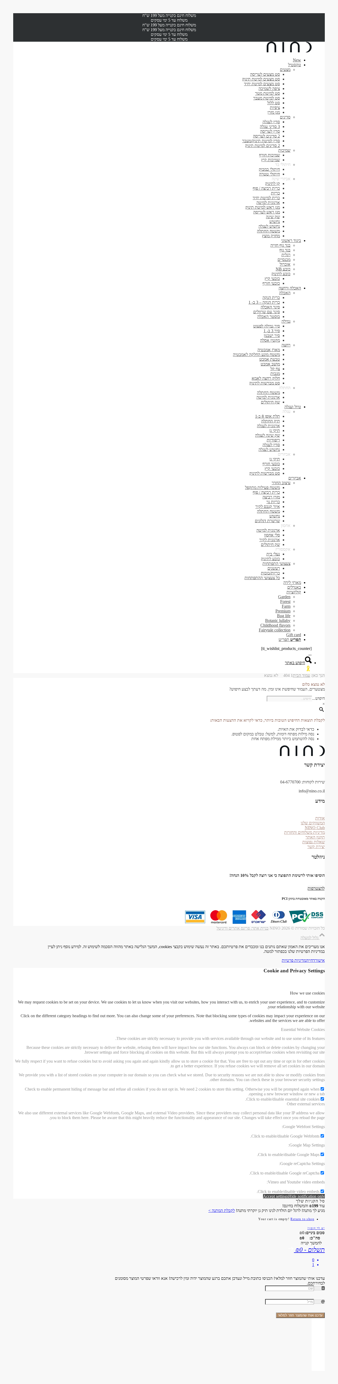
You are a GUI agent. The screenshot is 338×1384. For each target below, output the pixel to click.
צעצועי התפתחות (276, 563)
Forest (285, 601)
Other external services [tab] (306, 1104)
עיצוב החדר (281, 483)
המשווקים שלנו (313, 823)
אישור (320, 960)
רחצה (285, 345)
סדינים (285, 117)
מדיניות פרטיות (294, 960)
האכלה (284, 293)
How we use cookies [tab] (307, 993)
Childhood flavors (275, 625)
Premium (282, 611)
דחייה (310, 960)
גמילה (285, 321)
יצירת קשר (316, 846)
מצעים (285, 69)
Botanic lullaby (277, 620)
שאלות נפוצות (313, 842)
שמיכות (284, 150)
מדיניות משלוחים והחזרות (304, 832)
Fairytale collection (274, 630)
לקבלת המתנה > (221, 1210)
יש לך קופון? (316, 1228)
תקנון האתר (315, 837)
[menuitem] (163, 60)
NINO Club (315, 827)
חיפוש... (318, 698)
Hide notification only (306, 1196)
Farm (286, 606)
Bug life (283, 615)
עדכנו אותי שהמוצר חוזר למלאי (300, 1315)
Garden (284, 596)
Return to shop (302, 1219)
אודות (320, 818)
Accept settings (275, 1196)
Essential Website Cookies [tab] (303, 1029)
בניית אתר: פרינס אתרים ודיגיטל (243, 928)
